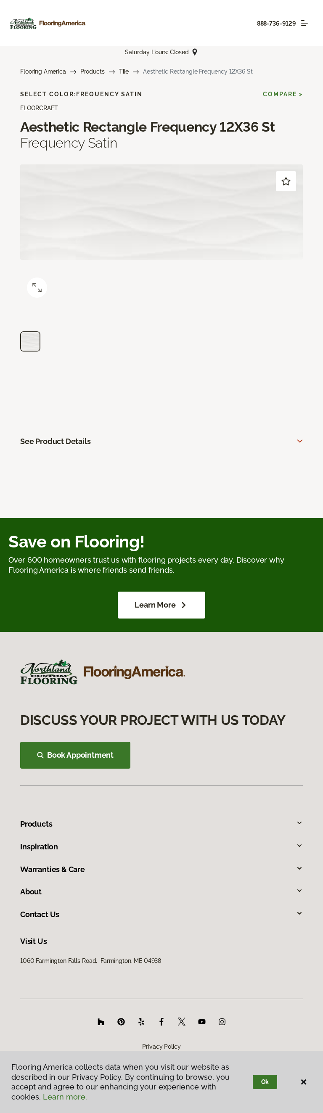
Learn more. (65, 1096)
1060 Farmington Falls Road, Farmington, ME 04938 (90, 960)
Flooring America (43, 71)
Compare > (283, 94)
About (31, 891)
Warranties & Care (52, 869)
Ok (265, 1082)
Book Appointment (80, 755)
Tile (124, 71)
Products (92, 71)
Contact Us (39, 914)
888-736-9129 (276, 23)
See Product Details (55, 441)
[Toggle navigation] (304, 23)
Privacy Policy (161, 1046)
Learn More (155, 604)
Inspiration (39, 846)
